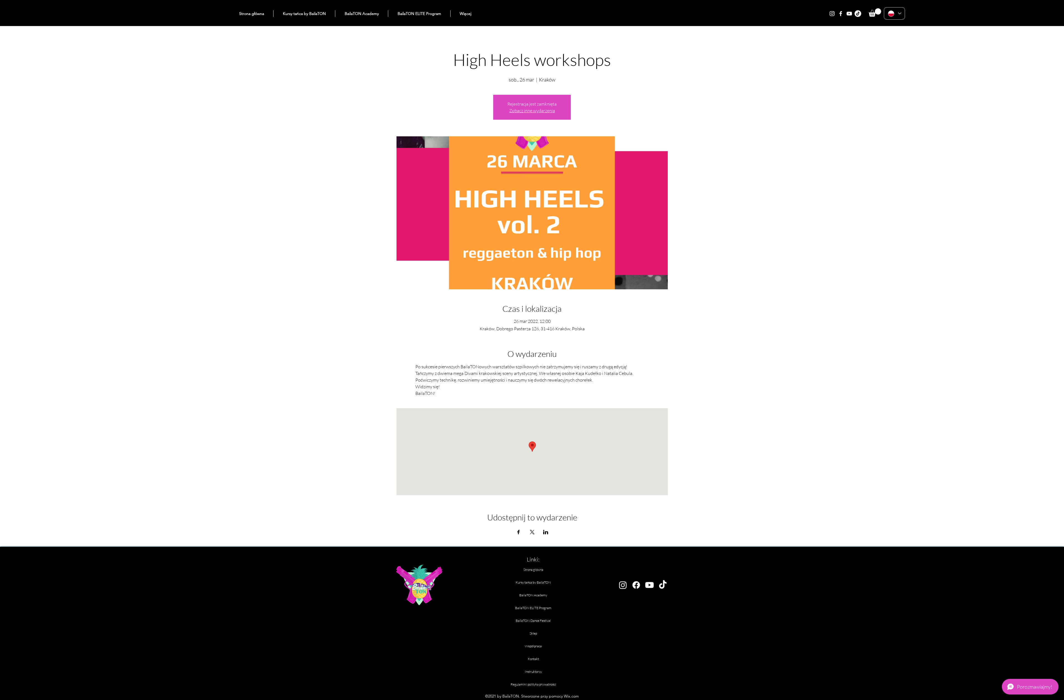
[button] (875, 12)
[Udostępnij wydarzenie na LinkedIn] (545, 532)
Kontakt (533, 659)
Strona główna (533, 570)
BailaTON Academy (533, 595)
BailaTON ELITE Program (533, 608)
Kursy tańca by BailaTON (533, 582)
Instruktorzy (533, 672)
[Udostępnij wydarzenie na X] (532, 532)
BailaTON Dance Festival (533, 621)
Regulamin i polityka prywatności (533, 684)
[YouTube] (849, 13)
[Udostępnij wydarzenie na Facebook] (518, 532)
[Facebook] (840, 13)
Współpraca (533, 646)
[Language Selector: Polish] (894, 13)
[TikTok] (858, 13)
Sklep (533, 633)
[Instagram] (832, 13)
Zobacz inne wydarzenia (532, 110)
